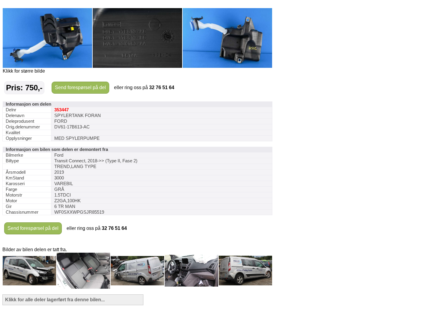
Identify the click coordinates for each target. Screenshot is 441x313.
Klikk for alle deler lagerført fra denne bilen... (55, 299)
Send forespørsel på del (80, 87)
